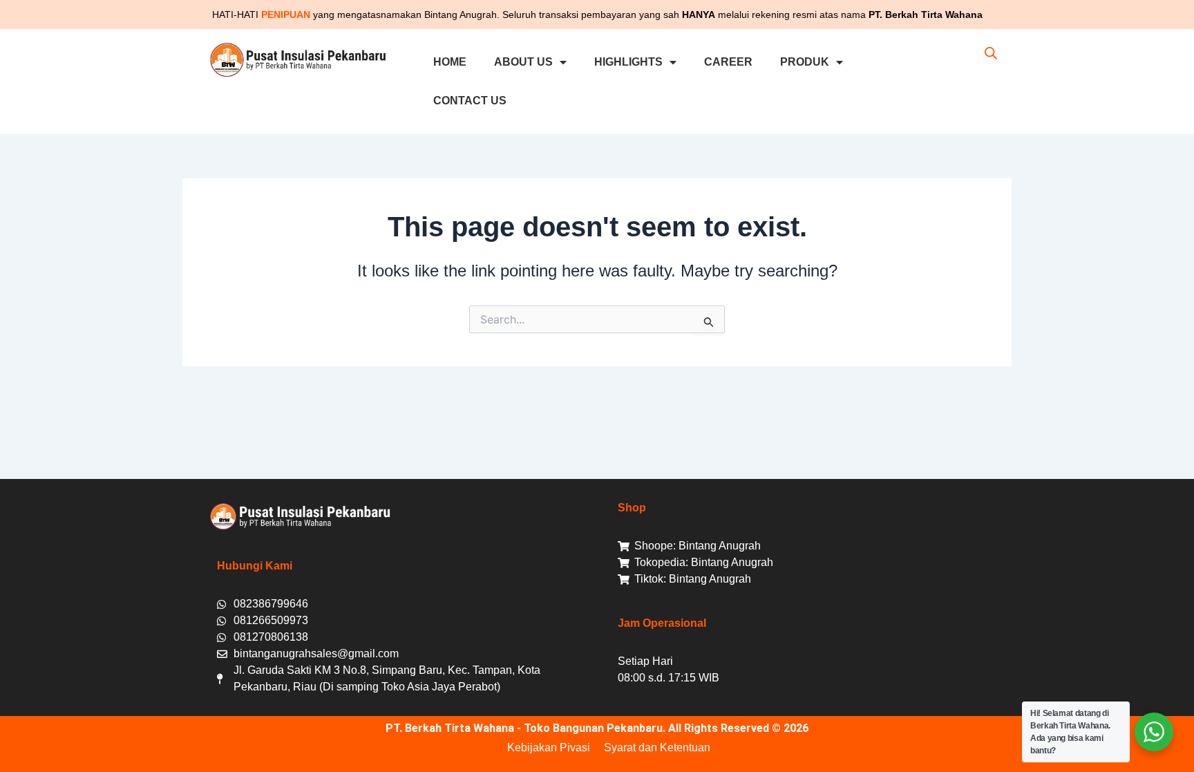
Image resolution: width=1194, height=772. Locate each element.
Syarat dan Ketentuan (657, 747)
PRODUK (804, 62)
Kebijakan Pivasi (548, 747)
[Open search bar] (991, 53)
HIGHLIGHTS (628, 62)
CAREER (728, 62)
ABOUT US (523, 62)
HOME (449, 62)
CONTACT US (469, 100)
